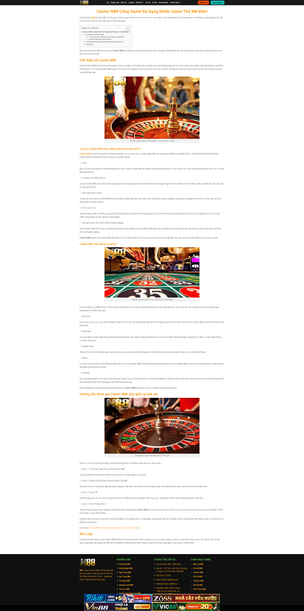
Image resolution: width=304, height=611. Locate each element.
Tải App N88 (124, 581)
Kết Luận (90, 44)
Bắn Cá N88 (198, 564)
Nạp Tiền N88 (125, 572)
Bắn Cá (124, 2)
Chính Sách (174, 2)
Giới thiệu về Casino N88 (95, 34)
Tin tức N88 (124, 589)
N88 (93, 17)
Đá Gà (148, 2)
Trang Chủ (114, 2)
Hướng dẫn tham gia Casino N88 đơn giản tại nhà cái (105, 42)
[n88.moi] (91, 2)
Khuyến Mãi (163, 2)
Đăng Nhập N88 (126, 568)
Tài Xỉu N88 (198, 572)
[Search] (108, 2)
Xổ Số (154, 2)
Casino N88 (85, 154)
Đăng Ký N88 (124, 564)
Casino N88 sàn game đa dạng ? (100, 39)
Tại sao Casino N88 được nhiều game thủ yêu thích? (107, 37)
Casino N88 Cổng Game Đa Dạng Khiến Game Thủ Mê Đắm (106, 32)
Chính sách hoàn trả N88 (130, 593)
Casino (131, 2)
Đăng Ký (139, 2)
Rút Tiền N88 (124, 576)
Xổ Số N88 (197, 576)
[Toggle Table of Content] (126, 28)
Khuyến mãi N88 (126, 585)
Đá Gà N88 (197, 568)
